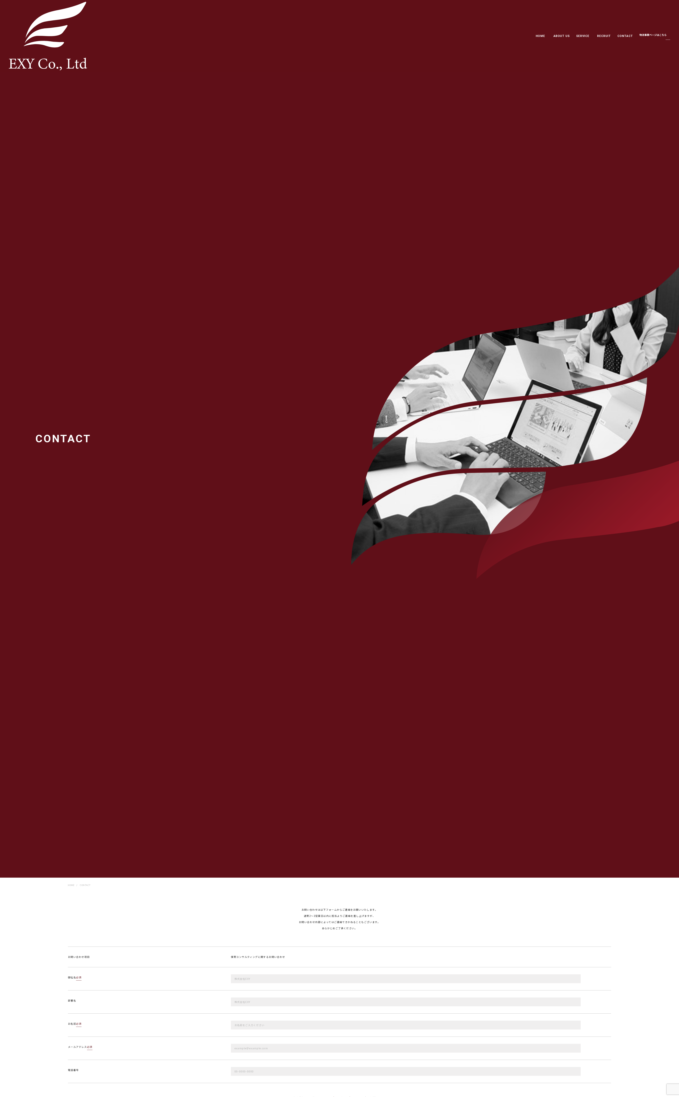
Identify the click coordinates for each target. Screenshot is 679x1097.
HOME (540, 36)
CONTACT (625, 36)
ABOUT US (561, 36)
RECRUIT (604, 36)
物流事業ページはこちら (653, 35)
